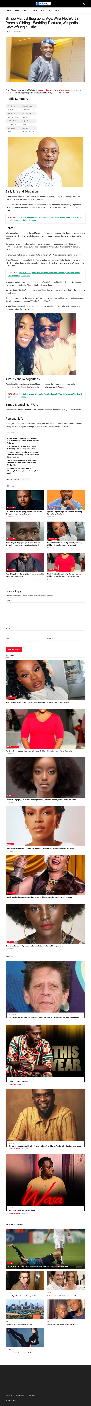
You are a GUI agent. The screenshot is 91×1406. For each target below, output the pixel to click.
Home (9, 10)
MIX (50, 10)
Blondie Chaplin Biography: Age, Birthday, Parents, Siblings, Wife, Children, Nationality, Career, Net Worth (44, 1017)
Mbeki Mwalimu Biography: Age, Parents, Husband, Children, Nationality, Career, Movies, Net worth (39, 751)
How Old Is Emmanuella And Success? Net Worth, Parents (62, 1324)
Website (50, 638)
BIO (25, 10)
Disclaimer (32, 1395)
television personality (68, 90)
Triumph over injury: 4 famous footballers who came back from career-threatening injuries (37, 1266)
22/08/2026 (51, 579)
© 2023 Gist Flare (11, 1400)
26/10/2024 (26, 1213)
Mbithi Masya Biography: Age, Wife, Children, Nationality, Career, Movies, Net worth (22, 471)
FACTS (57, 10)
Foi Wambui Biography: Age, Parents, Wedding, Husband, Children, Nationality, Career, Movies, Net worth (41, 800)
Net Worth (26, 479)
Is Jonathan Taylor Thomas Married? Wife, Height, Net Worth (22, 1296)
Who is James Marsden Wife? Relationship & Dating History (62, 1296)
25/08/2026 (10, 516)
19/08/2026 (10, 948)
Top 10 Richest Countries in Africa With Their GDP (19, 1324)
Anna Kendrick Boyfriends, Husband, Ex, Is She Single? (20, 1353)
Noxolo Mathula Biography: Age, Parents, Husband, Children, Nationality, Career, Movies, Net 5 (22, 462)
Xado (9, 32)
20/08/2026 (10, 851)
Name (8, 628)
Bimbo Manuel (15, 479)
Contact (33, 10)
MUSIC (17, 10)
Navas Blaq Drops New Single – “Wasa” (22, 1210)
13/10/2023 (17, 32)
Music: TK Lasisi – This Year (18, 1082)
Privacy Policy (20, 1395)
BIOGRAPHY (11, 507)
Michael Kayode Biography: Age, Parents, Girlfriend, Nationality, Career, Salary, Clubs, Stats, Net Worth (23, 454)
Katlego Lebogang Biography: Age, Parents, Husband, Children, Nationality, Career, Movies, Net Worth (40, 848)
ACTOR (8, 1293)
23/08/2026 (10, 579)
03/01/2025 (26, 1148)
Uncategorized (54, 569)
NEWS (43, 10)
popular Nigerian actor (47, 90)
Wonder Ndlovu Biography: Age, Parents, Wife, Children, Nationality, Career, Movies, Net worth (23, 440)
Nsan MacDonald (15, 1020)
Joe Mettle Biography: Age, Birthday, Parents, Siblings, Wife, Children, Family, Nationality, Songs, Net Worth (45, 1146)
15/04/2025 (26, 1020)
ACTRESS (10, 795)
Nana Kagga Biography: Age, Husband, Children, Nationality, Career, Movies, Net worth (34, 946)
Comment (10, 600)
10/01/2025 (26, 1084)
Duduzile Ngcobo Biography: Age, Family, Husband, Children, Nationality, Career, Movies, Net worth (39, 897)
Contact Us (9, 1395)
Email (8, 638)
